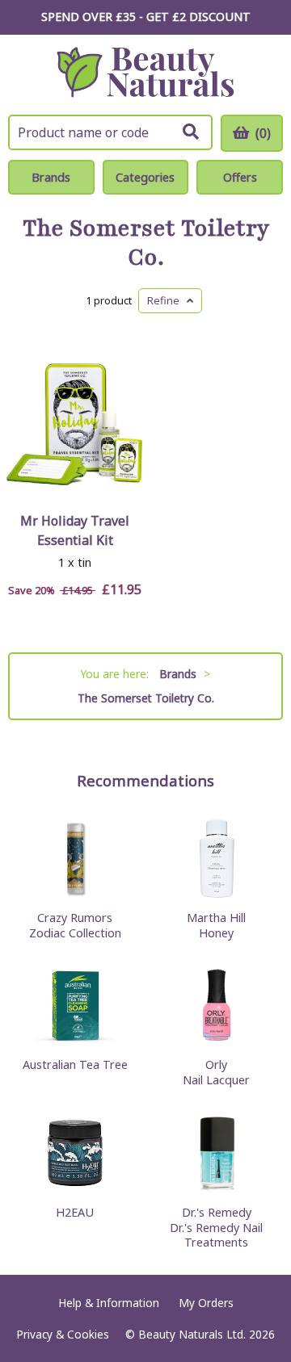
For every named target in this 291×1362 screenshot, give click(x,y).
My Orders (206, 1302)
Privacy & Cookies (62, 1334)
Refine (167, 300)
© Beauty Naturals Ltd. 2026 (200, 1334)
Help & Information (108, 1302)
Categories (145, 177)
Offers (240, 177)
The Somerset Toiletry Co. (146, 243)
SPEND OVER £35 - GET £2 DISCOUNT (146, 16)
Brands (51, 177)
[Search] (191, 131)
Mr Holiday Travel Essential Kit (74, 530)
